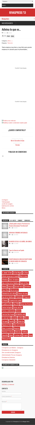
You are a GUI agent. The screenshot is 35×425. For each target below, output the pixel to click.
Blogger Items (26, 421)
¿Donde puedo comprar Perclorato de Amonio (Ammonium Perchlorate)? (19, 225)
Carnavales (28, 286)
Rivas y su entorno (7, 328)
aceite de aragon (7, 204)
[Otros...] (10, 40)
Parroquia (5, 321)
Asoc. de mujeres (14, 280)
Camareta (10, 286)
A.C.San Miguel (17, 273)
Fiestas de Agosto (7, 307)
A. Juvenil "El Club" (7, 273)
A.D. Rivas (25, 273)
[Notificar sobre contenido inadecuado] (14, 123)
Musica (26, 318)
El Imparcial (26, 297)
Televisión (10, 43)
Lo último (20, 318)
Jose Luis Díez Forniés (8, 314)
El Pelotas (5, 300)
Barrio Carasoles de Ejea (17, 141)
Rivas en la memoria (19, 325)
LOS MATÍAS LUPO (20, 314)
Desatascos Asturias (8, 357)
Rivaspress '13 (17, 12)
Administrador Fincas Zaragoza (12, 355)
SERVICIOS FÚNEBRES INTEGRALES (18, 233)
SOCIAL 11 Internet (8, 384)
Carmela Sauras (19, 286)
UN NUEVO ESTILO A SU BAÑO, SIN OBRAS (20, 241)
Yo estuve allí (17, 335)
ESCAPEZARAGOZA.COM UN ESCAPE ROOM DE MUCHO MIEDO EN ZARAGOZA (20, 260)
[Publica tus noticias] (9, 120)
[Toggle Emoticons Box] (3, 156)
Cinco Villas (5, 290)
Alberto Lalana (23, 276)
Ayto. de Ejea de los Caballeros (10, 283)
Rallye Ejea (21, 321)
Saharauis (18, 332)
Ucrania (17, 145)
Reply (4, 32)
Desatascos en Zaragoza (10, 350)
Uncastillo (5, 335)
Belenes (4, 286)
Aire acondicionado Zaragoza (11, 352)
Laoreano (14, 318)
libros (3, 208)
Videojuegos (6, 202)
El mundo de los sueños (15, 300)
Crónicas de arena (22, 293)
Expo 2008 (16, 304)
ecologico (5, 200)
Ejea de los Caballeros (8, 297)
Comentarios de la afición (9, 293)
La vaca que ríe (6, 318)
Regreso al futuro (7, 325)
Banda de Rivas (24, 283)
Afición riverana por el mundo (10, 276)
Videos (11, 335)
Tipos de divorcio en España (16, 250)
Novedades (7, 23)
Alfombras (5, 280)
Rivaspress (17, 328)
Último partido (6, 339)
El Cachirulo (19, 297)
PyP (16, 321)
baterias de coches (8, 206)
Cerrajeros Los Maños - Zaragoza (12, 347)
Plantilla (11, 321)
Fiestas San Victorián (26, 304)
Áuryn (30, 335)
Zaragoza (25, 335)
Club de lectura (14, 290)
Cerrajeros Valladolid (8, 360)
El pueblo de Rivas (7, 304)
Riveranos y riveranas (8, 332)
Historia (18, 311)
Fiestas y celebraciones (8, 311)
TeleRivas (24, 332)
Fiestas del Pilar (17, 307)
